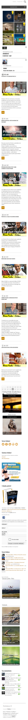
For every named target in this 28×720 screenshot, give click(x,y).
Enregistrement (20, 1)
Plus (3, 112)
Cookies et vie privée (7, 717)
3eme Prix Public (12, 395)
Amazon (4, 456)
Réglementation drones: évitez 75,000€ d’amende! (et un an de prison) (8, 167)
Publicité (8, 711)
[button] (4, 517)
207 (2, 389)
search (24, 1)
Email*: (4, 528)
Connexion (14, 1)
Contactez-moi (14, 713)
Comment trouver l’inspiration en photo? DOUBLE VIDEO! (9, 298)
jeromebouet (6, 54)
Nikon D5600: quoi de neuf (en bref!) (8, 258)
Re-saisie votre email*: (4, 533)
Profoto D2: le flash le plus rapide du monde (10, 216)
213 (18, 389)
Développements (6, 713)
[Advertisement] (14, 699)
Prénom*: (4, 524)
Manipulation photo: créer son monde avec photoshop (9, 121)
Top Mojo (13, 711)
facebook (13, 716)
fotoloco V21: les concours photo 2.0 (8, 76)
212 (15, 389)
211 (12, 389)
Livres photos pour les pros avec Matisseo (9, 347)
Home (4, 711)
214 (20, 389)
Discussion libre (9, 554)
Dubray (5, 68)
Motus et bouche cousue (20, 554)
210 (10, 389)
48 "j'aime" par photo (12, 417)
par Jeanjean (6, 412)
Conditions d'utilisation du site (9, 714)
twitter (14, 716)
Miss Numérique (5, 458)
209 (7, 389)
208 (5, 389)
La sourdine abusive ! (19, 565)
